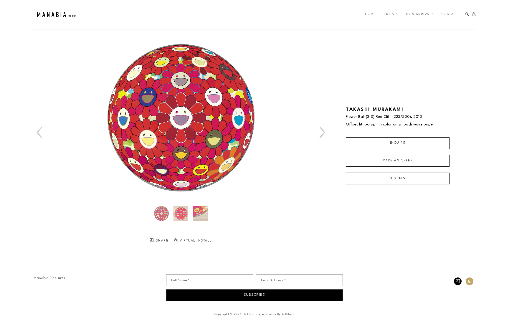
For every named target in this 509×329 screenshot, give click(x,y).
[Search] (467, 14)
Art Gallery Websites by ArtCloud (269, 314)
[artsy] (458, 281)
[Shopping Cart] (473, 14)
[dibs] (469, 281)
